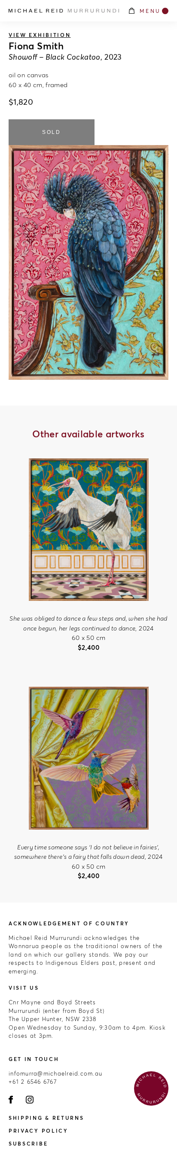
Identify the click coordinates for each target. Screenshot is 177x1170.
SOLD (51, 132)
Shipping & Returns (46, 1118)
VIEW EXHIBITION (40, 35)
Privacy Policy (38, 1131)
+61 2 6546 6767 (33, 1081)
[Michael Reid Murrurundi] (64, 11)
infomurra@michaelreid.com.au (55, 1073)
